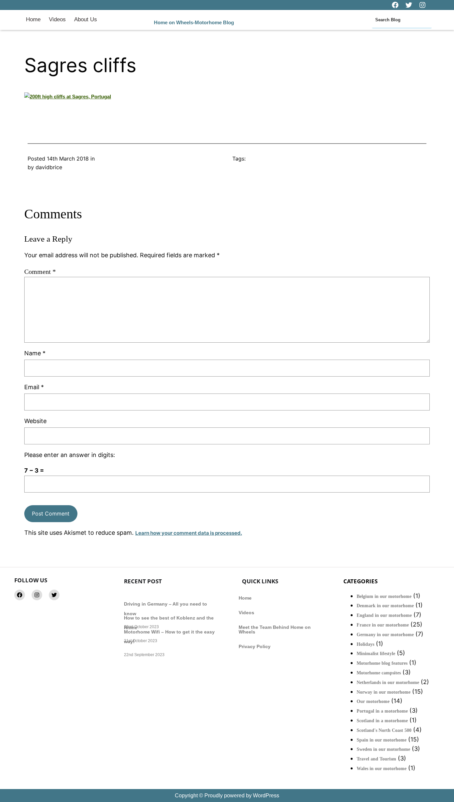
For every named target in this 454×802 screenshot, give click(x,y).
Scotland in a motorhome (382, 720)
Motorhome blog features (382, 663)
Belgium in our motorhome (384, 596)
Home (33, 19)
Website (35, 420)
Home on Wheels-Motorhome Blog (194, 22)
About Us (85, 19)
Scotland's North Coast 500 (384, 730)
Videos (57, 19)
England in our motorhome (384, 615)
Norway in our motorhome (383, 692)
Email (34, 387)
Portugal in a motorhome (382, 711)
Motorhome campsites (379, 672)
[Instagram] (37, 595)
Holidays (365, 644)
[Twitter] (54, 595)
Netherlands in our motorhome (388, 682)
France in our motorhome (383, 625)
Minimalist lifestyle (376, 653)
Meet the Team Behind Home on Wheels (275, 629)
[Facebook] (19, 595)
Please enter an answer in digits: (69, 454)
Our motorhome (373, 701)
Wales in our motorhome (381, 768)
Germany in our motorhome (385, 634)
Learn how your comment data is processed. (188, 533)
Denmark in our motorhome (385, 605)
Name (35, 353)
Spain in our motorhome (381, 740)
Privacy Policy (255, 646)
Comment (40, 271)
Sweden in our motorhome (383, 749)
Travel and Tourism (376, 758)
